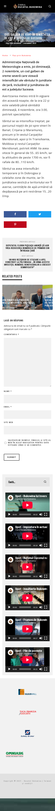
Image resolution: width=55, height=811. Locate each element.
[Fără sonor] (40, 514)
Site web (8, 422)
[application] (27, 505)
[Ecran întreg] (45, 514)
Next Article (27, 256)
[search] (45, 482)
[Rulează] (9, 514)
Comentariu (11, 334)
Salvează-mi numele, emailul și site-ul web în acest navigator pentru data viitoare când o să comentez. (29, 442)
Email (8, 407)
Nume (8, 391)
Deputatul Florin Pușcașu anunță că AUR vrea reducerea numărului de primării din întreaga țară (27, 248)
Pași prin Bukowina (13, 43)
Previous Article (27, 242)
